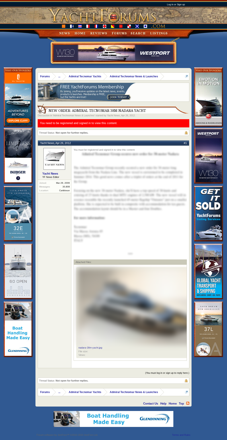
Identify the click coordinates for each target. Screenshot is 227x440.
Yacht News (113, 115)
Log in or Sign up (176, 4)
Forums (119, 33)
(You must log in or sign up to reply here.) (167, 373)
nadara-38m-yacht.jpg (90, 347)
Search (138, 33)
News (64, 33)
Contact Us (150, 403)
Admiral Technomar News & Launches (73, 115)
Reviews (98, 33)
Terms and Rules (181, 435)
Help (163, 403)
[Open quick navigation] (186, 76)
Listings (159, 33)
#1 (185, 143)
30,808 (66, 186)
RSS (187, 403)
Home (80, 33)
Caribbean (64, 190)
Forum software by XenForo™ (67, 435)
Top (181, 403)
